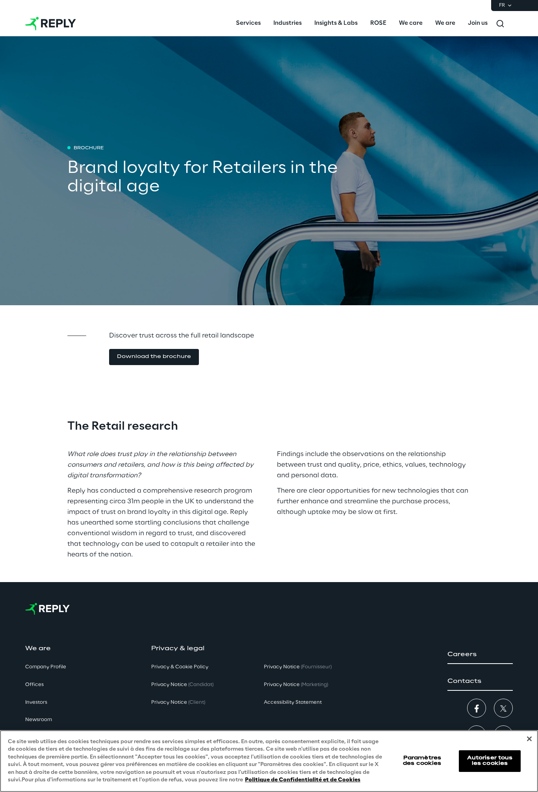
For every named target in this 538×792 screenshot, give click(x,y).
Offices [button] (34, 684)
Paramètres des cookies (422, 760)
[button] (154, 357)
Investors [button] (36, 702)
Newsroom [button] (38, 719)
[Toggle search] (500, 23)
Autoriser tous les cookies (490, 760)
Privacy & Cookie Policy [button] (179, 667)
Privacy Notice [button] (182, 684)
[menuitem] (248, 23)
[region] (269, 761)
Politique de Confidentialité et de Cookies (302, 780)
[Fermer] (529, 738)
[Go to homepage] (50, 23)
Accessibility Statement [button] (293, 702)
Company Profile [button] (45, 667)
